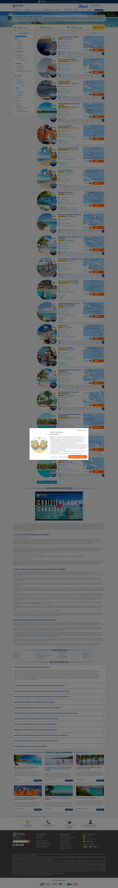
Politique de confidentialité (76, 453)
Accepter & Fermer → (81, 430)
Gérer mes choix (63, 457)
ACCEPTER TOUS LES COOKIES (77, 456)
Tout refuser (54, 457)
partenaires (66, 436)
